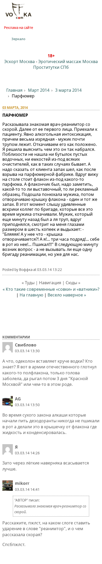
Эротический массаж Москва (68, 61)
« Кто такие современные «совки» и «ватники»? (51, 289)
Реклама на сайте (18, 27)
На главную (31, 295)
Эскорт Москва (19, 61)
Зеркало (18, 38)
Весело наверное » (67, 295)
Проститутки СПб (51, 67)
